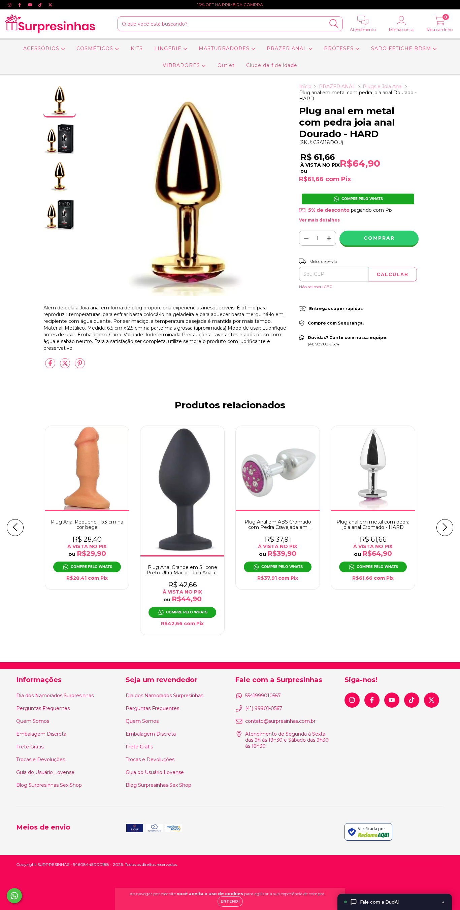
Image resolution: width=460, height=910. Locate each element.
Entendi (230, 901)
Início (305, 86)
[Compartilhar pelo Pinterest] (80, 366)
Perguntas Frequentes (43, 708)
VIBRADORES (182, 65)
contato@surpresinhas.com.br (280, 721)
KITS (137, 48)
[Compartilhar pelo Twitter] (65, 366)
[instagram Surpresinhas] (10, 5)
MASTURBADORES (225, 48)
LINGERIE (168, 48)
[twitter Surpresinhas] (50, 5)
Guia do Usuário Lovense (45, 772)
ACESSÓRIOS (42, 48)
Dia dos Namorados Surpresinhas (55, 696)
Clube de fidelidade (271, 65)
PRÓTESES (339, 48)
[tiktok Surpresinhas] (41, 5)
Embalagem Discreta (41, 734)
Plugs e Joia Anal (382, 86)
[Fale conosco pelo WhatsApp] (14, 895)
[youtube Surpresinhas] (31, 5)
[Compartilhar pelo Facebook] (51, 366)
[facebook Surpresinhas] (20, 5)
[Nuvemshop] (423, 865)
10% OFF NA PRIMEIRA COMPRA (230, 4)
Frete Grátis (29, 747)
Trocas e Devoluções (40, 759)
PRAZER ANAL (287, 48)
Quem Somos (32, 721)
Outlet (226, 65)
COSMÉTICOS (95, 48)
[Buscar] (334, 24)
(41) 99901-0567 (263, 708)
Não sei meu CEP (315, 286)
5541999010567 (263, 696)
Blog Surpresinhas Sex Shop (49, 785)
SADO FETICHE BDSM (402, 48)
